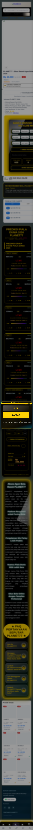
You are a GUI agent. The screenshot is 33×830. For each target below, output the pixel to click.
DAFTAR (16, 415)
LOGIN (16, 408)
